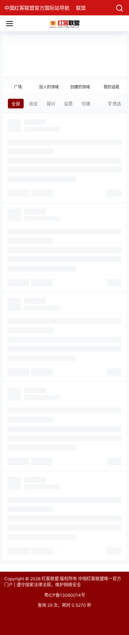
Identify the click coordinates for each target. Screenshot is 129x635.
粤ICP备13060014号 (64, 595)
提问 (51, 104)
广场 (18, 86)
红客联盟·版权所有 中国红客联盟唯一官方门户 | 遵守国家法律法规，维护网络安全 (62, 581)
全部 (15, 104)
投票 (68, 104)
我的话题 (111, 86)
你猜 (86, 104)
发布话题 (108, 49)
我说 (33, 104)
